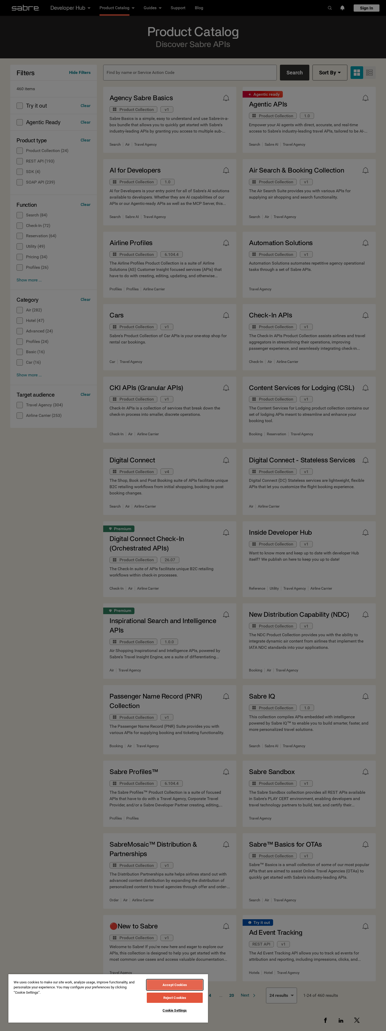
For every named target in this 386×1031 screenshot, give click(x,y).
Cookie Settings (175, 1010)
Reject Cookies (174, 998)
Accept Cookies (175, 985)
